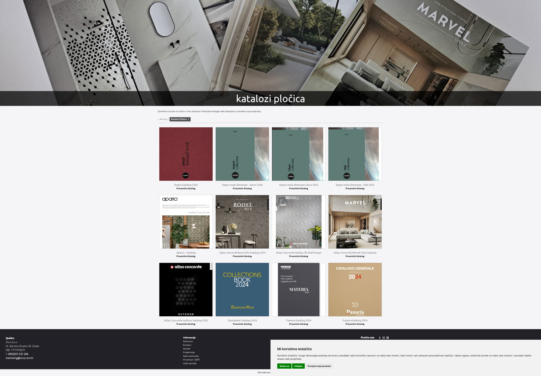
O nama (157, 7)
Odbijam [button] (298, 366)
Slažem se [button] (284, 366)
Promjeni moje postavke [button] (319, 366)
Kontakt (171, 7)
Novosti (144, 7)
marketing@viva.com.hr (20, 358)
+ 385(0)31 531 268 (17, 354)
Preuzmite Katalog (186, 188)
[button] (72, 8)
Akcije (132, 7)
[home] (18, 8)
